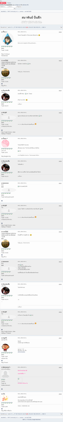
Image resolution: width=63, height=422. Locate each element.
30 (37, 27)
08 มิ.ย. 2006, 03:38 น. (22, 60)
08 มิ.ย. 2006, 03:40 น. (22, 90)
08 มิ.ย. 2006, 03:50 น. (22, 138)
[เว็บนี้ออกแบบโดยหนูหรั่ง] (1, 360)
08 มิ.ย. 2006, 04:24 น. (22, 311)
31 (39, 27)
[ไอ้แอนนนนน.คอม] (1, 201)
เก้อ (4, 394)
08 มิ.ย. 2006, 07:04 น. (22, 393)
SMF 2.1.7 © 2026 (27, 419)
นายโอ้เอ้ (5, 60)
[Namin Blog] (1, 389)
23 (25, 27)
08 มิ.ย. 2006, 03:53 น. (22, 161)
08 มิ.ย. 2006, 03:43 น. (22, 112)
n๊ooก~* (5, 138)
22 (23, 27)
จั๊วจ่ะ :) (5, 32)
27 (32, 27)
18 (16, 27)
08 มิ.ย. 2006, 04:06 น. (22, 284)
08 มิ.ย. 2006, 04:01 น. (22, 261)
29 (36, 27)
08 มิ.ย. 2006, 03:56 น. (22, 205)
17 (14, 27)
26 (31, 27)
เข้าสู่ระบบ (17, 5)
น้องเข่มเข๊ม (6, 90)
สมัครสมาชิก (26, 5)
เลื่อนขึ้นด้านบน (3, 414)
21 (21, 27)
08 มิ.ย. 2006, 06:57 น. (22, 367)
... (13, 27)
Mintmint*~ (7, 367)
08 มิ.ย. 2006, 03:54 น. (22, 183)
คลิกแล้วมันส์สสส (21, 352)
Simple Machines (36, 419)
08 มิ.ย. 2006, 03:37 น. (22, 31)
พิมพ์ (61, 27)
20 (19, 27)
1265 (43, 27)
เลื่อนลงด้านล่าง (3, 27)
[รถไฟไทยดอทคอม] (1, 130)
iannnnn (6, 183)
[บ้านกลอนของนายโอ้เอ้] (1, 83)
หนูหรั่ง (5, 338)
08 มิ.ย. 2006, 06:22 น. (22, 337)
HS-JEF (5, 112)
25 (29, 27)
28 (34, 27)
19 (18, 27)
